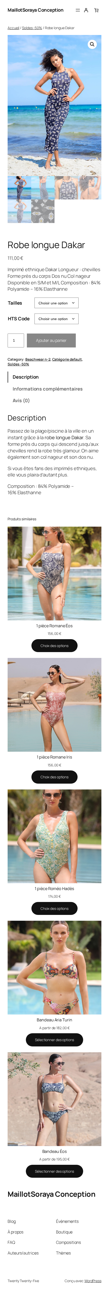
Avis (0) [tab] (21, 400)
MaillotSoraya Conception (35, 10)
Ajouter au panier (51, 340)
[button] (92, 44)
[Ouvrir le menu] (78, 10)
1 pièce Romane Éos (54, 625)
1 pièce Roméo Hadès (54, 888)
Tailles (15, 303)
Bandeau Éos (54, 1151)
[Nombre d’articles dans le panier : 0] (96, 10)
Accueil (13, 27)
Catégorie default (67, 359)
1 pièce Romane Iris (54, 757)
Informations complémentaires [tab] (47, 388)
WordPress (92, 1280)
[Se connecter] (86, 10)
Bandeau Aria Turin (54, 1020)
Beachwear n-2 (37, 359)
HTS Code (19, 318)
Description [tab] (26, 377)
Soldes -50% (32, 27)
